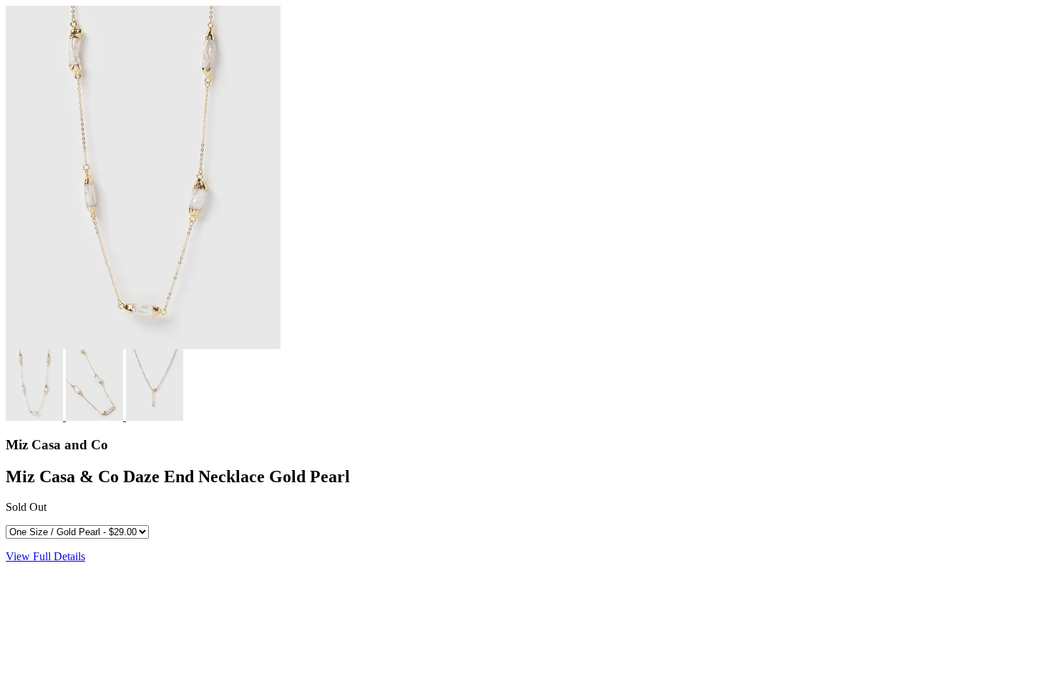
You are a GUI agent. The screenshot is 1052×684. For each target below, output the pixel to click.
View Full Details (45, 556)
